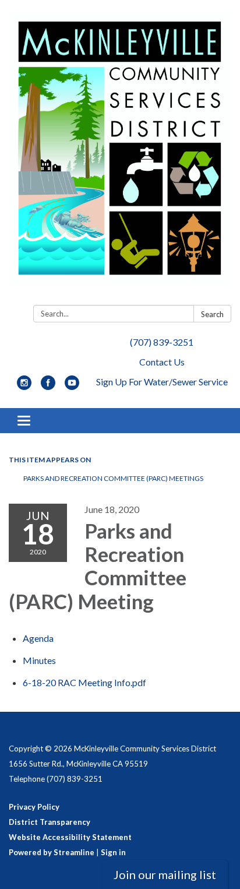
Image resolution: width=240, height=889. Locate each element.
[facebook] (48, 386)
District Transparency (49, 822)
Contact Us (162, 361)
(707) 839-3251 (161, 341)
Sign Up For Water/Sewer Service (162, 381)
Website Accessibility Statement (70, 837)
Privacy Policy (34, 806)
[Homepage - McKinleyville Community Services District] (120, 154)
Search (212, 314)
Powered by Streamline (51, 852)
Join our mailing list (165, 874)
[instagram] (24, 386)
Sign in (113, 852)
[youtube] (72, 386)
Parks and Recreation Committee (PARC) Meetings (113, 478)
